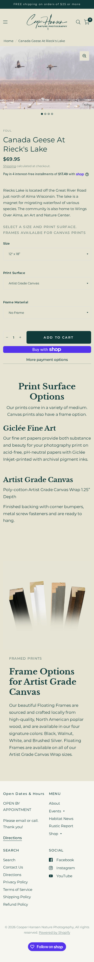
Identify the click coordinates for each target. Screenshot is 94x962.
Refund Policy (15, 904)
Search (9, 860)
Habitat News (61, 818)
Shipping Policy (17, 896)
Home (8, 41)
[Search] (78, 22)
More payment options (47, 359)
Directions (12, 874)
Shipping (9, 166)
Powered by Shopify (54, 932)
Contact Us (13, 867)
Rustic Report (61, 826)
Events (55, 811)
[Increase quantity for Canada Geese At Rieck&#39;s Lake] (20, 337)
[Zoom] (84, 56)
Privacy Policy (15, 882)
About (54, 803)
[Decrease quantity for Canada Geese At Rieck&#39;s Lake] (7, 337)
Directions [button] (12, 837)
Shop (53, 833)
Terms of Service (17, 889)
